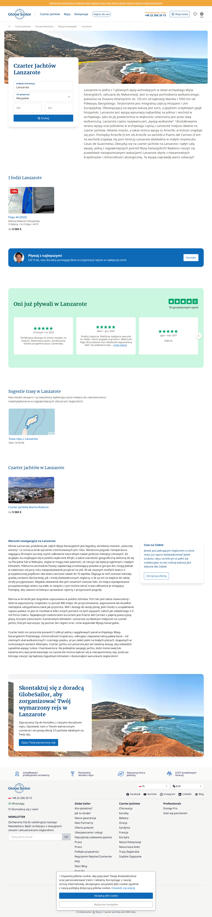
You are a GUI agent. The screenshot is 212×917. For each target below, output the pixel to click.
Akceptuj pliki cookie (106, 895)
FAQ (77, 861)
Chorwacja (125, 808)
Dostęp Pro (170, 808)
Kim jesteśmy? (83, 808)
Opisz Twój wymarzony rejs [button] (38, 742)
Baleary (123, 818)
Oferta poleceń (84, 827)
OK (66, 837)
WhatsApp (18, 803)
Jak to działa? (83, 813)
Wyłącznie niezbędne (106, 904)
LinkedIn (187, 794)
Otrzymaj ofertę (156, 576)
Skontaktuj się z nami (25, 809)
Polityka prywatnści (87, 851)
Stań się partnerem (175, 813)
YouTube (152, 794)
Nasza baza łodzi (129, 847)
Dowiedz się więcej (123, 888)
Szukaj (44, 118)
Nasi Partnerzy (84, 823)
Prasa (78, 842)
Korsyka (124, 837)
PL (143, 786)
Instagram (169, 794)
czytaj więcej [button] (120, 345)
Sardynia (124, 827)
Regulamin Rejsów (86, 856)
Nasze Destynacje (130, 842)
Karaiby (124, 813)
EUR (178, 786)
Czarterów (105, 856)
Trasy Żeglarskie (129, 851)
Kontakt (191, 257)
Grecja (123, 823)
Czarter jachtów (23, 26)
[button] (50, 14)
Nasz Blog (81, 866)
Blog (201, 794)
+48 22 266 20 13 (22, 798)
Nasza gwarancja (85, 818)
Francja (123, 832)
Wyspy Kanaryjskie (67, 26)
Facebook (135, 794)
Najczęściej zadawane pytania (93, 837)
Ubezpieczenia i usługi (89, 832)
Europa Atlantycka (44, 26)
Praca (78, 847)
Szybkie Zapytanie (130, 856)
